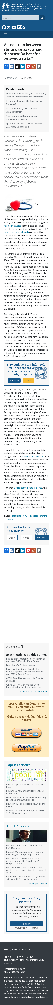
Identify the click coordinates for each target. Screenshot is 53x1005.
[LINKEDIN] (22, 66)
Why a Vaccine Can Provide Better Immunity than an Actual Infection (23, 686)
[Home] (25, 7)
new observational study (16, 232)
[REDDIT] (33, 66)
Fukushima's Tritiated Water (20, 665)
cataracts (16, 515)
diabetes (33, 515)
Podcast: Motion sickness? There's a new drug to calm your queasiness (24, 853)
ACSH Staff (12, 78)
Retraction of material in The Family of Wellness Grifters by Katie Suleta (25, 660)
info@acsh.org (17, 968)
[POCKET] (28, 66)
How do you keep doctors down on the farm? (25, 805)
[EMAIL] (6, 66)
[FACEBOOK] (12, 66)
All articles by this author (32, 691)
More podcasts (37, 883)
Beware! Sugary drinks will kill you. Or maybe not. (25, 792)
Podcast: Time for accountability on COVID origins (24, 846)
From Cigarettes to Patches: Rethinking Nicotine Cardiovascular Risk (26, 798)
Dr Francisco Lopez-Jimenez (28, 487)
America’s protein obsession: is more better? (24, 785)
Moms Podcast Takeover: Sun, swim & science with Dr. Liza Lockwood (25, 878)
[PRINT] (39, 66)
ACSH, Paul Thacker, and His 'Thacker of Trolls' (25, 679)
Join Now (14, 380)
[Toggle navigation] (5, 34)
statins (43, 515)
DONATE (26, 730)
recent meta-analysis (32, 456)
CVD (25, 515)
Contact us (24, 949)
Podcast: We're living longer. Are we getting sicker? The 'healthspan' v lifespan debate (24, 861)
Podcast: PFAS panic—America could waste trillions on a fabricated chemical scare (26, 870)
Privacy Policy (10, 949)
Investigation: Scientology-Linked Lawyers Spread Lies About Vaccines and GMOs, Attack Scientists (24, 672)
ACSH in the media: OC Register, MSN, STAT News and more (25, 811)
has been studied (12, 225)
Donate (28, 380)
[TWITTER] (17, 66)
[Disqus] (26, 591)
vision (11, 519)
